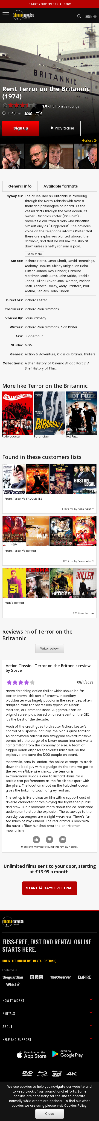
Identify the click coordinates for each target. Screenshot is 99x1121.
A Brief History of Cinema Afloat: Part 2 (55, 363)
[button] (78, 16)
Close (49, 1114)
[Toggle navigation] (7, 14)
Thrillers (89, 354)
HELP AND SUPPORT (17, 1039)
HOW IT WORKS (13, 1000)
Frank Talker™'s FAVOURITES (23, 499)
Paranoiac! (42, 436)
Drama (76, 354)
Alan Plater (69, 327)
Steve (16, 670)
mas (91, 613)
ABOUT (7, 1026)
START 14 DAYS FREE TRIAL (49, 888)
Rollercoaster (11, 436)
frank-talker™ (86, 509)
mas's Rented (14, 603)
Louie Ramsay (35, 318)
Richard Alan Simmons (42, 309)
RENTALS (9, 1013)
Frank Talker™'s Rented (20, 551)
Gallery (88, 141)
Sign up (20, 128)
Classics (63, 354)
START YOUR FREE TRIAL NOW (50, 4)
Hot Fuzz (72, 436)
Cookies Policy (75, 1105)
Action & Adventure (40, 354)
